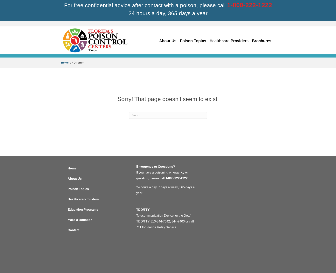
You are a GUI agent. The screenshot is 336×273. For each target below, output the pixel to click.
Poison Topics (78, 189)
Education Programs (83, 209)
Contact (73, 230)
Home (72, 168)
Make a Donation (80, 220)
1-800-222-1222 (249, 5)
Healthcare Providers (83, 199)
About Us (75, 178)
